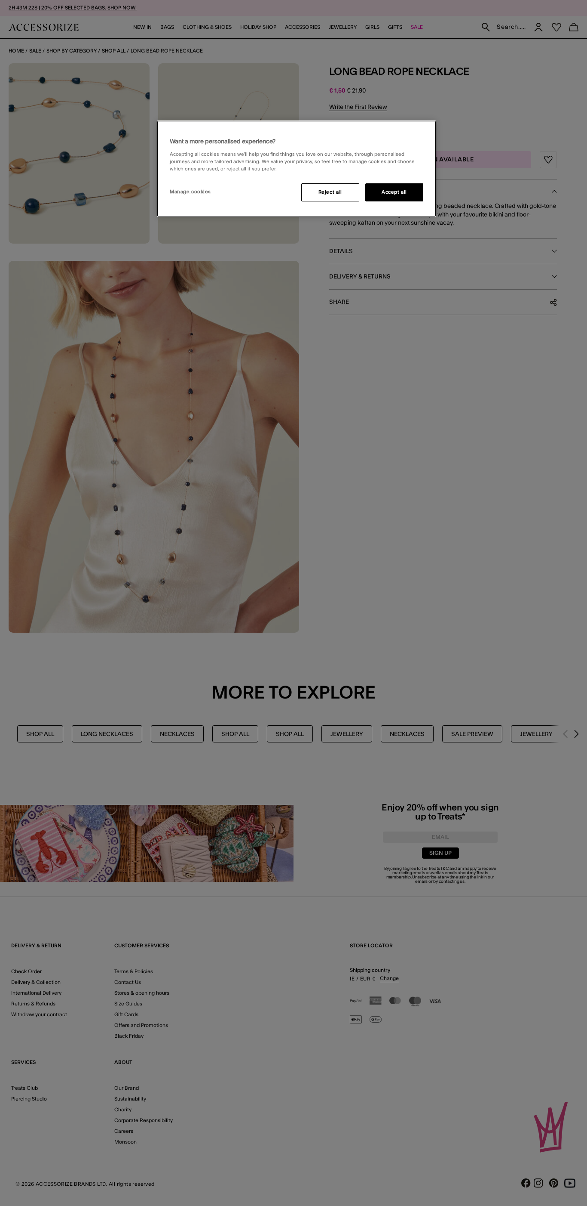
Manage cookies (190, 191)
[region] (296, 169)
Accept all (394, 192)
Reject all (330, 192)
